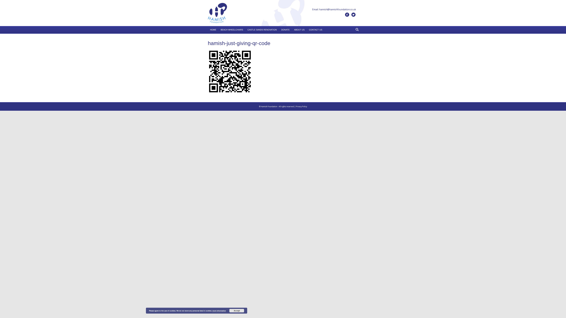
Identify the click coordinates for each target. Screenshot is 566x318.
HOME (213, 30)
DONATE (285, 30)
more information (219, 311)
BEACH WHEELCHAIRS (232, 30)
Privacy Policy (301, 106)
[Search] (356, 29)
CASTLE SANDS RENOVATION (262, 30)
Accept (237, 310)
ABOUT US (299, 30)
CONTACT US (315, 30)
